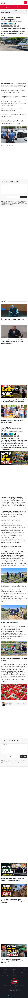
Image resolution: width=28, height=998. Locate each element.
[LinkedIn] (10, 23)
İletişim (16, 985)
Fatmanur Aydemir (9, 703)
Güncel (5, 969)
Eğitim (22, 972)
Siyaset (14, 969)
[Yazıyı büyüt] (9, 26)
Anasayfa (5, 985)
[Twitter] (5, 23)
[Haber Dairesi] (3, 2)
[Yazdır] (18, 26)
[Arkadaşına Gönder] (15, 26)
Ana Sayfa (5, 10)
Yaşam (22, 975)
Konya (22, 970)
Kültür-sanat (22, 974)
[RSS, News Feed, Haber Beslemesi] (19, 990)
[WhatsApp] (12, 23)
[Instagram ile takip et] (25, 704)
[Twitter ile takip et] (24, 704)
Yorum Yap (5, 25)
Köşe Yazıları (14, 975)
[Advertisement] (14, 66)
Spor (5, 972)
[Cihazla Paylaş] (15, 23)
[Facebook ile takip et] (22, 704)
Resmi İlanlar (5, 974)
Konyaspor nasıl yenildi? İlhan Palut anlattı (15, 7)
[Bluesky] (7, 23)
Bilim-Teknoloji (5, 975)
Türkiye (12, 10)
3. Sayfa (14, 970)
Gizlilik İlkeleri (21, 985)
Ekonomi (23, 969)
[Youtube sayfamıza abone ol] (14, 990)
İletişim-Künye (11, 985)
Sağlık (14, 972)
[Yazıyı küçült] (12, 26)
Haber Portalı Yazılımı (15, 996)
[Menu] (25, 3)
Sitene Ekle (14, 987)
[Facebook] (2, 23)
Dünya (14, 974)
